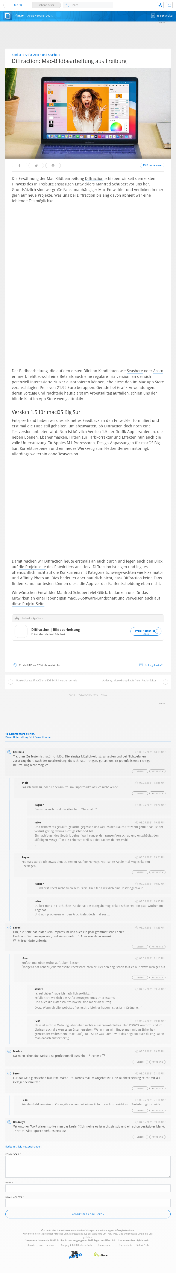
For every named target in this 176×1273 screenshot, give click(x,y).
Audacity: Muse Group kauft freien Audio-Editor (129, 680)
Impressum (104, 1245)
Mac (104, 695)
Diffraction (94, 178)
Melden (140, 771)
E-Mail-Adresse (15, 1197)
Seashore (135, 371)
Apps (72, 695)
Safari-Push (143, 1245)
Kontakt (169, 5)
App (160, 5)
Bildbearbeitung (89, 695)
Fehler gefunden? (153, 665)
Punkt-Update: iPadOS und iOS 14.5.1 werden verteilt (46, 680)
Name (9, 1182)
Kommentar (13, 1154)
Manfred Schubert (54, 634)
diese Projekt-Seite (28, 603)
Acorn (158, 371)
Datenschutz (125, 1245)
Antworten (157, 771)
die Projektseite (32, 567)
